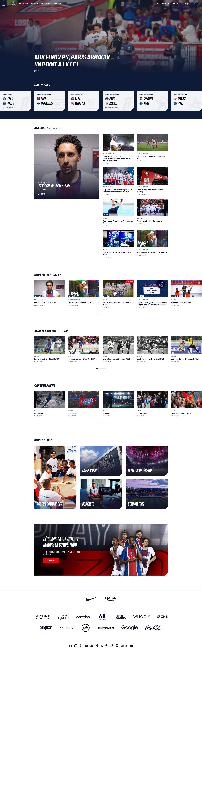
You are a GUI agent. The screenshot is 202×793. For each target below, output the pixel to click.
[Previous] (36, 101)
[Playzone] (51, 560)
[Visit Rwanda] (120, 617)
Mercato (23, 3)
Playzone (45, 3)
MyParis (57, 3)
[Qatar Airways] (110, 599)
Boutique (186, 4)
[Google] (129, 628)
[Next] (165, 101)
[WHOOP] (141, 617)
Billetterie (176, 4)
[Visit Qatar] (63, 617)
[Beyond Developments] (42, 617)
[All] (102, 617)
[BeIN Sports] (106, 628)
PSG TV (34, 3)
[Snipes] (46, 628)
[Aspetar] (66, 628)
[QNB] (162, 617)
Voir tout (55, 128)
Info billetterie (111, 107)
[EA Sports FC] (85, 628)
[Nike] (92, 599)
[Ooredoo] (83, 617)
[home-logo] (13, 3)
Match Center (8, 107)
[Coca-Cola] (153, 628)
